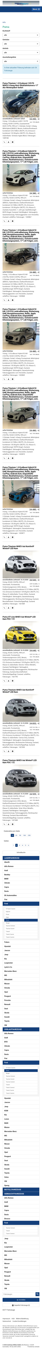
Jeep (6, 955)
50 (20, 835)
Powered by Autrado (33, 1346)
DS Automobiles (10, 895)
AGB (13, 1318)
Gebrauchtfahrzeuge (14, 1194)
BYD (6, 1042)
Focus (7, 914)
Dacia (6, 891)
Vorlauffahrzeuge (13, 1029)
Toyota (6, 1021)
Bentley (7, 875)
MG (5, 975)
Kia (5, 959)
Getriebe (6, 40)
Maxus (6, 1127)
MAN (6, 1123)
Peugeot (7, 996)
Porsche (7, 1000)
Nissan (7, 984)
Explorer (8, 911)
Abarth (7, 862)
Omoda (7, 988)
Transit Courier (10, 934)
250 (29, 835)
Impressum (6, 1318)
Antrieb (5, 48)
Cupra (6, 887)
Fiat (5, 900)
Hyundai (7, 946)
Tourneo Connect (10, 926)
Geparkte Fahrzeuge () (22, 1305)
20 (16, 835)
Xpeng (6, 1185)
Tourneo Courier (10, 928)
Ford (6, 904)
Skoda (6, 1013)
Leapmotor (8, 963)
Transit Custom (10, 937)
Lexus (6, 1119)
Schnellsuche (21, 852)
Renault (7, 1004)
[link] (4, 142)
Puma (7, 920)
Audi (6, 870)
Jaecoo (7, 950)
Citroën (7, 883)
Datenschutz (7, 1321)
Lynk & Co (8, 967)
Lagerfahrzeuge (11, 858)
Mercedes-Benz (10, 971)
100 (24, 835)
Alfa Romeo (8, 866)
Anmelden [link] (22, 1300)
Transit (8, 931)
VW (5, 1025)
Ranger (8, 923)
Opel (6, 992)
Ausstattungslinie (9, 57)
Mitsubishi (8, 980)
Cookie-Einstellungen (19, 1321)
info (4, 22)
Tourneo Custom (10, 1082)
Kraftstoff (6, 31)
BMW (6, 879)
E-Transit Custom (10, 909)
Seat (6, 1009)
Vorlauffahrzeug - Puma (21, 575)
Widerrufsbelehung (22, 1318)
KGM (6, 1111)
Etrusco (7, 1219)
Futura (6, 942)
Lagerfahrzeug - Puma (21, 111)
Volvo (6, 1177)
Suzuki (7, 1017)
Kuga (7, 917)
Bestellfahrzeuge (12, 1190)
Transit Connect (10, 1087)
